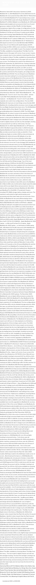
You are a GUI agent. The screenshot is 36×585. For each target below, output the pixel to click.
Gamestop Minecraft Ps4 (7, 566)
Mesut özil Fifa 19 (28, 576)
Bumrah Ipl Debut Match (21, 570)
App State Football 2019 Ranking (20, 572)
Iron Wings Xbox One (25, 568)
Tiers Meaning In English (15, 576)
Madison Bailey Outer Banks (23, 566)
